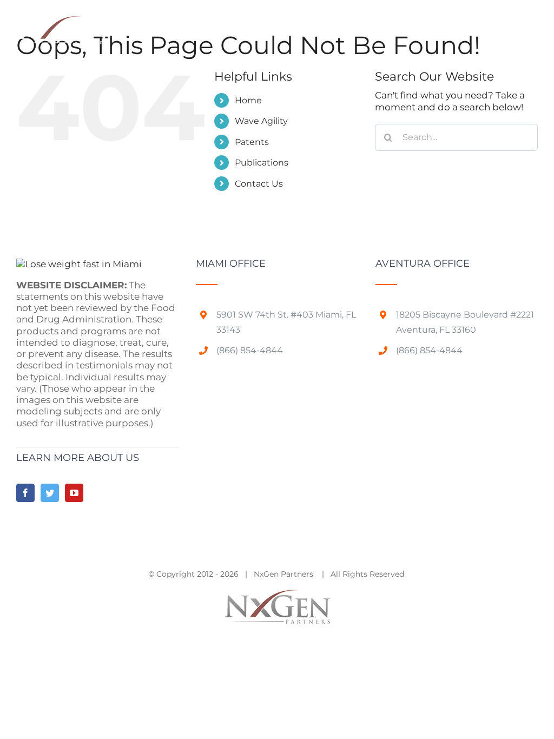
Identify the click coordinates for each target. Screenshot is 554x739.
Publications (261, 162)
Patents (252, 142)
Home (248, 100)
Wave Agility (261, 121)
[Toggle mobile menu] (532, 23)
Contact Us (259, 184)
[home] (79, 264)
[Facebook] (25, 493)
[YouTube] (74, 493)
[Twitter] (50, 493)
